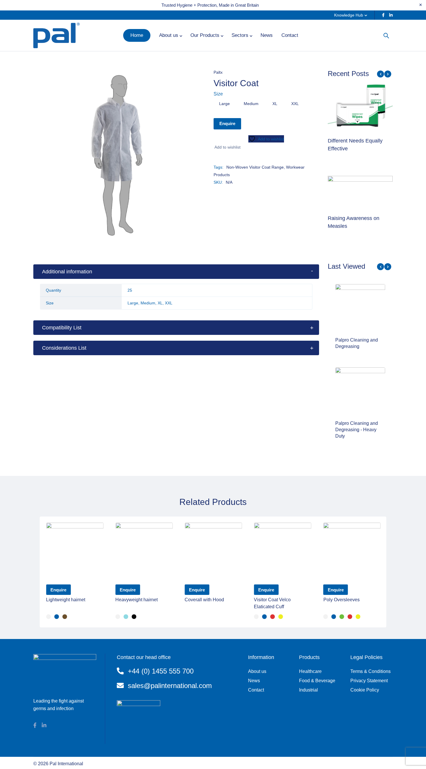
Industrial (308, 689)
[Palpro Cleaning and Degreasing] (360, 309)
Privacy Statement (369, 680)
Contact (256, 689)
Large (224, 103)
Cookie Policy (364, 689)
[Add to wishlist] (227, 147)
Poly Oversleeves (341, 599)
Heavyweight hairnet (136, 599)
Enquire (227, 123)
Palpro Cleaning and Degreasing (356, 343)
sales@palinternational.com (170, 685)
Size (218, 93)
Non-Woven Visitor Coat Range (255, 167)
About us (257, 671)
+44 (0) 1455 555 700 (161, 671)
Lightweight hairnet (65, 599)
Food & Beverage (317, 680)
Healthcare (310, 671)
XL (274, 103)
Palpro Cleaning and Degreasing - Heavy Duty (356, 429)
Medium (251, 103)
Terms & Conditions (370, 671)
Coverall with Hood (204, 599)
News (254, 680)
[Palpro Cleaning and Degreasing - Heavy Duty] (360, 392)
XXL (295, 103)
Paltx (218, 72)
